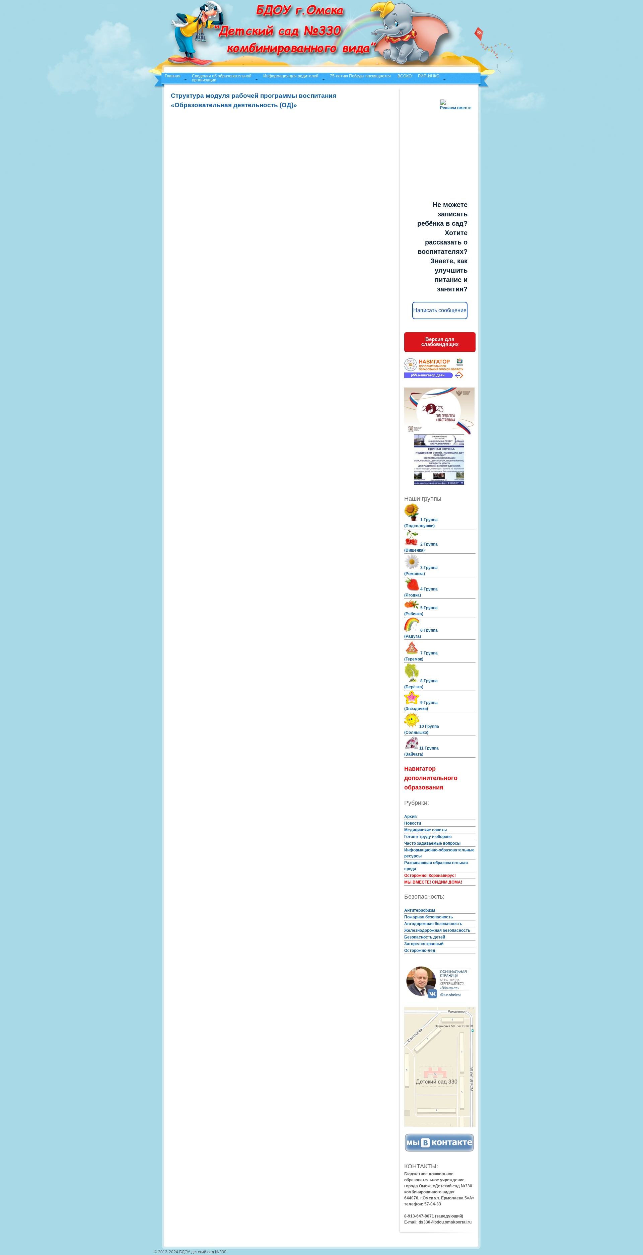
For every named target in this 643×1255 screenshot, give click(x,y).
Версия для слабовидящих (439, 341)
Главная (173, 76)
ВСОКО (405, 76)
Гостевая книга (179, 90)
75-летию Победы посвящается (360, 76)
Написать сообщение (440, 310)
